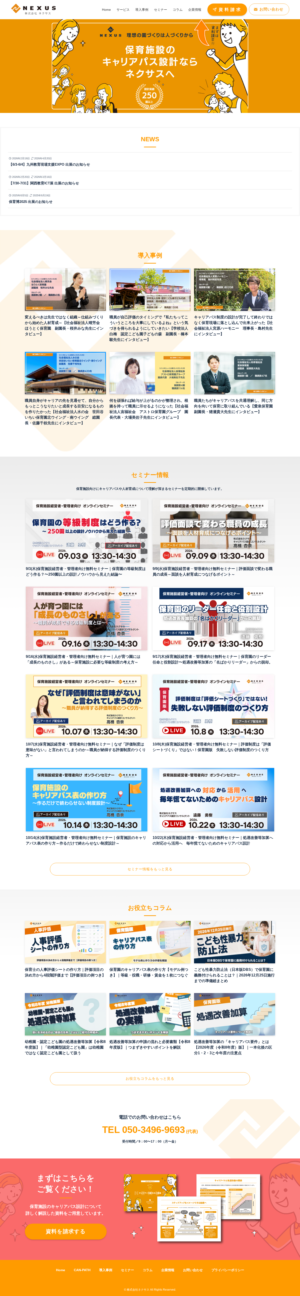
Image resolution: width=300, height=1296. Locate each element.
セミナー (127, 1270)
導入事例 (105, 1270)
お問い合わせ (193, 1270)
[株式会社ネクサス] (33, 9)
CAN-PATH (82, 1270)
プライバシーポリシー (227, 1270)
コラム (148, 1270)
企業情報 (167, 1270)
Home (60, 1270)
